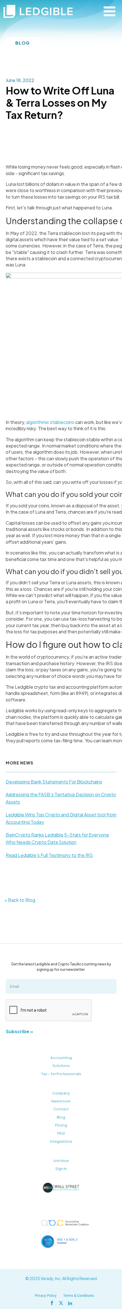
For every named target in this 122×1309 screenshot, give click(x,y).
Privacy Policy (45, 1296)
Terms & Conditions (78, 1296)
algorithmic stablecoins (50, 422)
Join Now (61, 1161)
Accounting (61, 1058)
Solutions (61, 1066)
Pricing (61, 1125)
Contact (61, 1109)
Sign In (61, 1169)
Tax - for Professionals (61, 1074)
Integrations (61, 1141)
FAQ (61, 1133)
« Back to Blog (20, 900)
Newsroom (61, 1101)
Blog (61, 1117)
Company (61, 1093)
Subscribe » (19, 1031)
